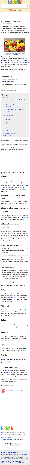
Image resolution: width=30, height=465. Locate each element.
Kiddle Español (4, 461)
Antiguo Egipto (24, 217)
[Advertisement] (15, 16)
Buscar (27, 6)
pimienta (12, 76)
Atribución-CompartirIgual (11, 436)
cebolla (24, 57)
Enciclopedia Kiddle (9, 452)
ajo (8, 58)
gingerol (7, 363)
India (9, 180)
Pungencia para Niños (6, 439)
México (12, 180)
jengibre (3, 58)
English (19, 10)
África (27, 185)
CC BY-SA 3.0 (24, 454)
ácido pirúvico (11, 297)
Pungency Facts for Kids (17, 391)
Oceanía (8, 187)
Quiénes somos (18, 461)
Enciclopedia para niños (6, 23)
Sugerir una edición (15, 445)
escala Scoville (5, 62)
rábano (18, 84)
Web (10, 10)
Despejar (25, 6)
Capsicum (17, 53)
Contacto (14, 462)
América (3, 187)
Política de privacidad (6, 462)
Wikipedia (11, 458)
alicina (24, 350)
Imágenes (14, 10)
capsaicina (15, 54)
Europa (21, 185)
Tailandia (17, 180)
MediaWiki (5, 460)
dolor (8, 379)
